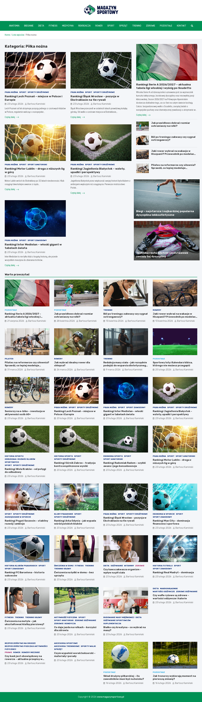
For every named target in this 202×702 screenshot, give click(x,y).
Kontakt (181, 25)
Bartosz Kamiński (36, 104)
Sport (110, 25)
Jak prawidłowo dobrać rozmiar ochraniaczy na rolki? (170, 125)
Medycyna (68, 25)
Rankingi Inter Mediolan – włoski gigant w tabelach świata (123, 413)
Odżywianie (117, 566)
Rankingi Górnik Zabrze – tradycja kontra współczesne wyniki (74, 464)
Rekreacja (84, 25)
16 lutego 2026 (114, 683)
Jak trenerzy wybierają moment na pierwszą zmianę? (174, 678)
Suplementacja (112, 623)
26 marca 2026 (65, 369)
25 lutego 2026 (163, 369)
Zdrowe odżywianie (85, 620)
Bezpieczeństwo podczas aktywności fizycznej (26, 647)
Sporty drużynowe (38, 92)
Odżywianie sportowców (117, 620)
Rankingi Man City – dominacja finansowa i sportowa (171, 522)
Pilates (9, 359)
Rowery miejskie (31, 652)
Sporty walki (88, 646)
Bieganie (28, 25)
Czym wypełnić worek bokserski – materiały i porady (74, 655)
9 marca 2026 (113, 369)
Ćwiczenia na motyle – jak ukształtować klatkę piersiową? (24, 623)
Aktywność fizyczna (65, 617)
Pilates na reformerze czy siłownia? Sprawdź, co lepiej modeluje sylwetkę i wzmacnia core (173, 168)
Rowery (157, 310)
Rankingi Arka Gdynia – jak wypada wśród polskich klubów (75, 522)
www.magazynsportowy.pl (110, 697)
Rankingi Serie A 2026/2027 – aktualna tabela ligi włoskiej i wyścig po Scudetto (23, 316)
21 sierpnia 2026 (15, 321)
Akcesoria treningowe (67, 646)
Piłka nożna (11, 92)
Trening (136, 25)
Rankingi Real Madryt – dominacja (173, 572)
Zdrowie (150, 25)
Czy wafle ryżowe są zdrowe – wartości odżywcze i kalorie (171, 597)
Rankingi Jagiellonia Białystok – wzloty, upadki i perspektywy (172, 413)
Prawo (8, 652)
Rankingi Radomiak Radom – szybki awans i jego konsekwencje (124, 464)
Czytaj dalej (10, 117)
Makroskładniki (169, 588)
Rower (99, 25)
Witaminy (129, 566)
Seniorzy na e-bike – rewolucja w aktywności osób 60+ (25, 413)
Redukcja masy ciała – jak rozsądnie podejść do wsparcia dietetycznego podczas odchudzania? (125, 365)
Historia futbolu (163, 566)
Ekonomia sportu (113, 456)
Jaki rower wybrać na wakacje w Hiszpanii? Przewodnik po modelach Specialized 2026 (173, 154)
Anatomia (14, 25)
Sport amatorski (37, 164)
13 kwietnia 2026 (115, 321)
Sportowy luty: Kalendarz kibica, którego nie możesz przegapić (173, 364)
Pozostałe (166, 25)
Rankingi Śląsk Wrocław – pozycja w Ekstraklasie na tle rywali (124, 519)
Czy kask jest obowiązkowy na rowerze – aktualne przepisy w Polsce (23, 659)
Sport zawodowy (37, 240)
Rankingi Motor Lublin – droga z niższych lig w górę (172, 461)
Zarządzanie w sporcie (18, 517)
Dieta (41, 25)
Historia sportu (14, 456)
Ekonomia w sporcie (164, 514)
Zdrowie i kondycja (65, 623)
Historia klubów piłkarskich (21, 566)
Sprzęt (123, 25)
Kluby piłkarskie (63, 514)
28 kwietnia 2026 (66, 321)
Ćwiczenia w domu (64, 566)
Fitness (53, 25)
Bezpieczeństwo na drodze (20, 643)
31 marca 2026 (15, 369)
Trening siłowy (62, 569)
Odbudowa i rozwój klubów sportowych (20, 460)
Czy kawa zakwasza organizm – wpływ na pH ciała (122, 571)
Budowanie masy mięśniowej (118, 617)
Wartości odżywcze (164, 591)
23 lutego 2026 (15, 104)
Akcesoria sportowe (66, 643)
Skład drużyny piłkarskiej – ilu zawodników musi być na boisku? (123, 678)
